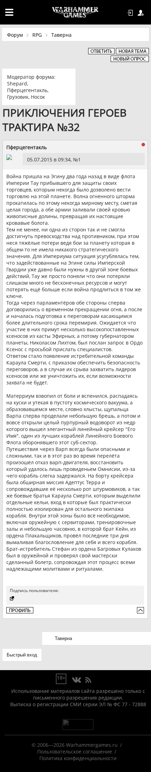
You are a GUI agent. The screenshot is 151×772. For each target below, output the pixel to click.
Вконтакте (76, 680)
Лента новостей (88, 680)
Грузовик (17, 96)
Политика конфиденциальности (78, 758)
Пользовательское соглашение (74, 751)
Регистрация (142, 13)
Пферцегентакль (27, 90)
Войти (131, 13)
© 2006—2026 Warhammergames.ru (75, 745)
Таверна (61, 35)
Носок (38, 96)
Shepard (17, 83)
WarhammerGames (75, 12)
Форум (15, 35)
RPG (37, 35)
